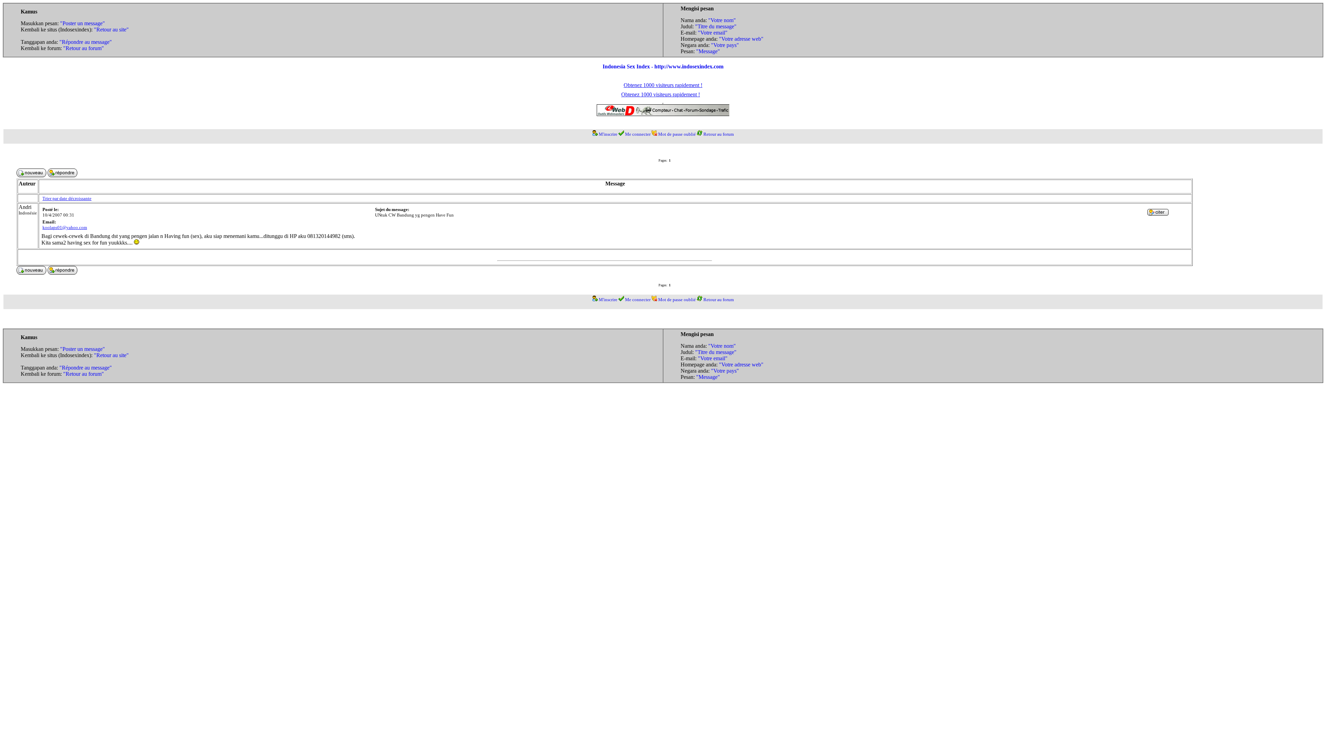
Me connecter (638, 134)
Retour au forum (718, 134)
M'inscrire (608, 134)
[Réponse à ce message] (1158, 214)
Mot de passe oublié (677, 134)
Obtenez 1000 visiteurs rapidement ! (663, 85)
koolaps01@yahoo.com (64, 227)
